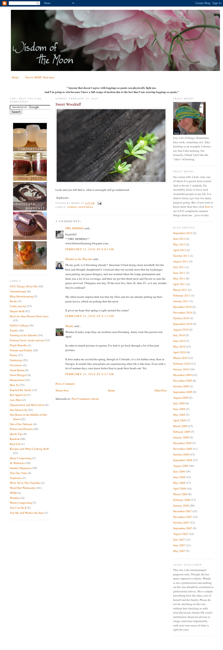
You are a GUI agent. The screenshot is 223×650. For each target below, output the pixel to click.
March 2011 (180, 290)
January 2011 (181, 301)
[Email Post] (99, 203)
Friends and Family (21, 350)
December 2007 (182, 511)
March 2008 (180, 494)
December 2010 (182, 307)
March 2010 (180, 358)
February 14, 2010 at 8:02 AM (89, 249)
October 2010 (181, 318)
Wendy (69, 326)
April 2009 (179, 420)
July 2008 (179, 471)
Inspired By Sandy (21, 390)
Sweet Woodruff (68, 104)
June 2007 (179, 545)
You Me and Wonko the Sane (27, 513)
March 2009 (180, 426)
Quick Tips (16, 434)
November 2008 (182, 449)
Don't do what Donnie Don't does (29, 316)
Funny (13, 355)
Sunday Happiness (21, 468)
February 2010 (181, 364)
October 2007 (181, 522)
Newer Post (62, 390)
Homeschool (17, 380)
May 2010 (179, 346)
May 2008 (179, 483)
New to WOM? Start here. (40, 77)
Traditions (16, 478)
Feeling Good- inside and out (27, 340)
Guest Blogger (18, 375)
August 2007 (180, 534)
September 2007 (182, 528)
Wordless (15, 498)
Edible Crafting (19, 325)
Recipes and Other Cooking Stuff (29, 449)
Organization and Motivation (27, 405)
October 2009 (181, 386)
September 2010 (182, 324)
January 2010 (181, 369)
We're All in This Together (25, 483)
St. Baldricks (17, 463)
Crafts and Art (18, 306)
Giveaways (16, 365)
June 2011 (179, 273)
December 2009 (182, 375)
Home (15, 77)
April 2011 (179, 284)
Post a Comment (65, 384)
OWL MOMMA (74, 228)
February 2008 (181, 500)
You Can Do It (18, 508)
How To (14, 385)
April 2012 (179, 250)
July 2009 (179, 403)
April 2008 (179, 488)
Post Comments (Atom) (85, 399)
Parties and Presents (21, 429)
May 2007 (179, 551)
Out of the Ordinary (21, 424)
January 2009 (181, 437)
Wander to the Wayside (78, 259)
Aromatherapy (18, 291)
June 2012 (179, 239)
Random (15, 439)
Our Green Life (18, 410)
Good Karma (17, 370)
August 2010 (180, 329)
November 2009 (182, 381)
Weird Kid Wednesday (23, 488)
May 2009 (179, 415)
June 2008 (179, 477)
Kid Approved (18, 395)
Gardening (16, 360)
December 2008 (182, 443)
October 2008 (181, 454)
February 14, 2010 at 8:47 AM (89, 374)
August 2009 (180, 398)
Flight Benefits (18, 345)
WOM (13, 493)
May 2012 (179, 244)
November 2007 (182, 517)
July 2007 (179, 539)
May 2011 (179, 278)
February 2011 (181, 295)
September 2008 (182, 460)
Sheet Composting (21, 458)
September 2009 (182, 392)
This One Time (18, 473)
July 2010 (179, 335)
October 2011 (181, 256)
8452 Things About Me (23, 286)
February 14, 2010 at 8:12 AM (89, 316)
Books (13, 301)
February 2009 (181, 432)
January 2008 (181, 505)
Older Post (160, 390)
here (207, 207)
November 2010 (182, 312)
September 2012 (182, 233)
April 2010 (179, 352)
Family (14, 330)
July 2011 (179, 267)
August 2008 (180, 466)
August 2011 (180, 261)
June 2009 (179, 409)
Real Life (15, 444)
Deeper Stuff (17, 311)
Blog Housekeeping (21, 296)
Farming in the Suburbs (23, 335)
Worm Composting (21, 503)
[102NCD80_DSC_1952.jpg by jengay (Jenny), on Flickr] (111, 182)
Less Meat (16, 400)
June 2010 (179, 341)
